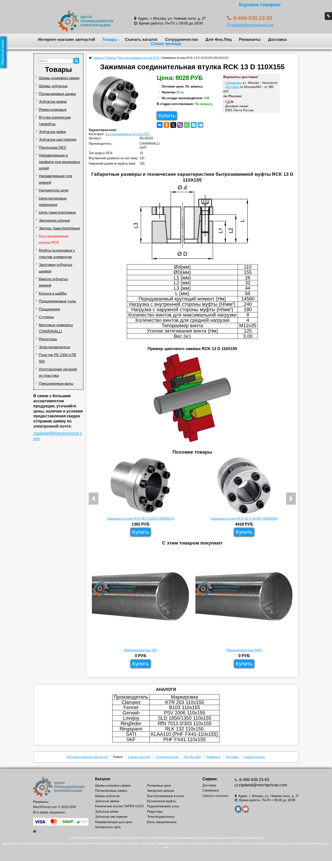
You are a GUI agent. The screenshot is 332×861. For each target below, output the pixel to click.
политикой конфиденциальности (163, 843)
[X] (173, 125)
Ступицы (46, 317)
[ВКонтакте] (160, 125)
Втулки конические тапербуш (55, 120)
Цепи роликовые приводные (53, 201)
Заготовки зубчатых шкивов (55, 268)
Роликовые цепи (159, 785)
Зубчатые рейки (52, 132)
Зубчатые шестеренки (57, 139)
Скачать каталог (141, 39)
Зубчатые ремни (53, 102)
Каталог (103, 779)
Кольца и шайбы (53, 293)
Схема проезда (166, 43)
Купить (166, 116)
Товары (110, 39)
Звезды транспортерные (59, 228)
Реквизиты (250, 39)
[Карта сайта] (35, 831)
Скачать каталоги (215, 796)
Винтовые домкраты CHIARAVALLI (56, 328)
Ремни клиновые (53, 110)
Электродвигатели (54, 347)
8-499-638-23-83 (253, 779)
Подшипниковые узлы (57, 301)
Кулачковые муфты (161, 801)
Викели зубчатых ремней (53, 282)
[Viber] (180, 125)
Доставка (277, 39)
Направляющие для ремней (55, 179)
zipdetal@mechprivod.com (252, 25)
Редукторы (48, 339)
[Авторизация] (328, 16)
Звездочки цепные (54, 220)
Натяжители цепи (53, 190)
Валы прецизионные (162, 822)
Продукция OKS (52, 147)
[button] (93, 498)
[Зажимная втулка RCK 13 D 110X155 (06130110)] (117, 100)
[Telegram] (200, 125)
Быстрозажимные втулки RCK (54, 239)
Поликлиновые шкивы (57, 94)
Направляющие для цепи (113, 822)
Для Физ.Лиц (218, 39)
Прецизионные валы (56, 384)
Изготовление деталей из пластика (58, 372)
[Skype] (194, 125)
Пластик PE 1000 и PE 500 (57, 358)
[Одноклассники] (166, 125)
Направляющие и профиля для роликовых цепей (59, 161)
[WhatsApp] (187, 125)
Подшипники (49, 309)
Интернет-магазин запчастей (66, 39)
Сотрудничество (181, 39)
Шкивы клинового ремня (59, 78)
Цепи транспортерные (57, 212)
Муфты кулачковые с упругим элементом (57, 253)
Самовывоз (233, 83)
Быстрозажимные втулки (165, 796)
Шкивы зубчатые (53, 86)
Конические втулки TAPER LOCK (119, 806)
